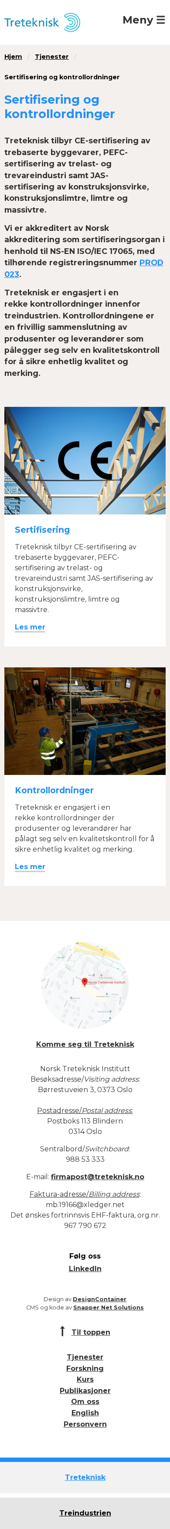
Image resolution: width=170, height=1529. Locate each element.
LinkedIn (85, 1269)
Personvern (85, 1424)
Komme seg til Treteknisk (85, 1044)
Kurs (85, 1379)
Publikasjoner (85, 1391)
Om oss (85, 1401)
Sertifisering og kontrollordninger (62, 77)
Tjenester (52, 57)
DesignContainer (99, 1299)
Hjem (13, 57)
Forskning (85, 1368)
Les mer (30, 627)
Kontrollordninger (54, 790)
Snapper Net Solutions (108, 1307)
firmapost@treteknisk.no (97, 1177)
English (85, 1413)
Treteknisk (85, 1477)
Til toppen (90, 1332)
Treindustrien (85, 1513)
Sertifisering (42, 529)
